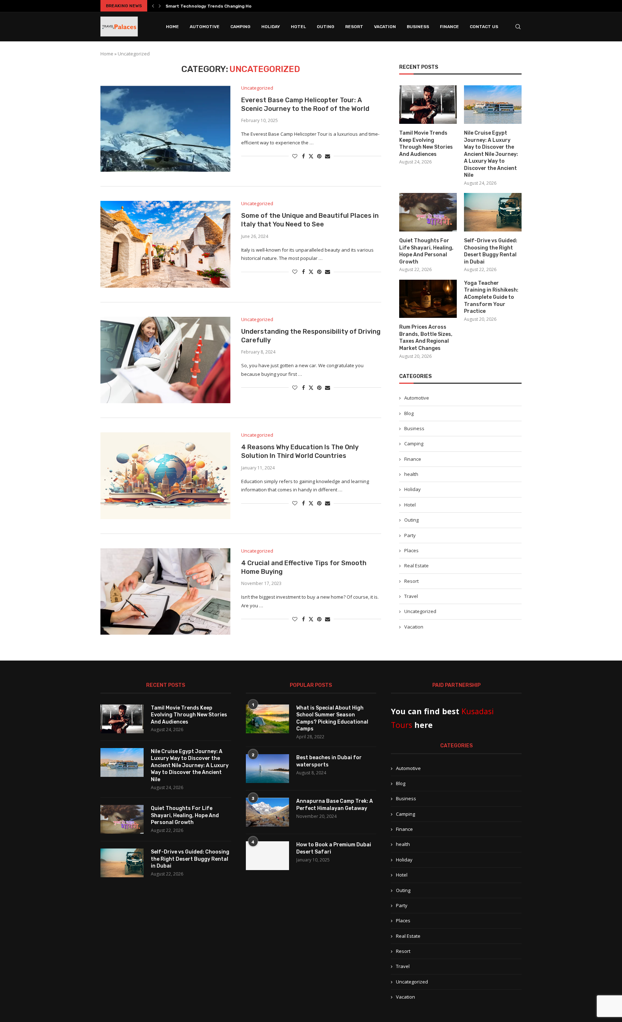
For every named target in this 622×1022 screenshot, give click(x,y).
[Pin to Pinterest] (319, 156)
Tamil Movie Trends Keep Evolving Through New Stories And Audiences (426, 143)
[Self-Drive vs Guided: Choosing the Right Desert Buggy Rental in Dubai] (493, 212)
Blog (409, 413)
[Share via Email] (327, 156)
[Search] (518, 26)
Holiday (270, 26)
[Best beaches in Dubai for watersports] (267, 768)
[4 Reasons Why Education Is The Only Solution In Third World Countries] (165, 475)
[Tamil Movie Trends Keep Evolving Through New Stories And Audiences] (428, 104)
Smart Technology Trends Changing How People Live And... (230, 6)
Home (172, 26)
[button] (153, 6)
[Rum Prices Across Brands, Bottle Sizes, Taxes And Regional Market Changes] (428, 299)
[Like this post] (294, 156)
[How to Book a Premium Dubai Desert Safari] (267, 855)
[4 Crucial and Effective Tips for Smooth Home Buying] (165, 591)
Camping (240, 26)
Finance (449, 26)
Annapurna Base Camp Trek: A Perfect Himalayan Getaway (334, 804)
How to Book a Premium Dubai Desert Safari (333, 848)
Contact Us (484, 26)
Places (411, 550)
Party (410, 535)
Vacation (385, 26)
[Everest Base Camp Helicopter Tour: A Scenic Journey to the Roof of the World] (165, 128)
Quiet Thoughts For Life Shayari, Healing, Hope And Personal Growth (426, 251)
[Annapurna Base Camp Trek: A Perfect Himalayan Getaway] (267, 812)
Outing (325, 26)
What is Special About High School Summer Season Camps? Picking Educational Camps (332, 718)
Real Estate (416, 565)
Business (418, 26)
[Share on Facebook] (303, 156)
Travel (411, 596)
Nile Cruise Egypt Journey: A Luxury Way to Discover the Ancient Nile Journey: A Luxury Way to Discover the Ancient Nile (491, 154)
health (411, 474)
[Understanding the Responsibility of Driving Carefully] (165, 360)
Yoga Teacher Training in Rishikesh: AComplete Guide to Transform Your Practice (491, 297)
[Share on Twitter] (311, 156)
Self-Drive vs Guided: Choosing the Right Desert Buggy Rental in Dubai (490, 251)
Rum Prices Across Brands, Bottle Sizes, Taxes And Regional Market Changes (425, 337)
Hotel (298, 26)
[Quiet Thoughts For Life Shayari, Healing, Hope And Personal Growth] (428, 212)
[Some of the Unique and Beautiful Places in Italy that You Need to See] (165, 244)
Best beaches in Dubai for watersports (329, 761)
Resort (354, 26)
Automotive (205, 26)
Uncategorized (420, 611)
